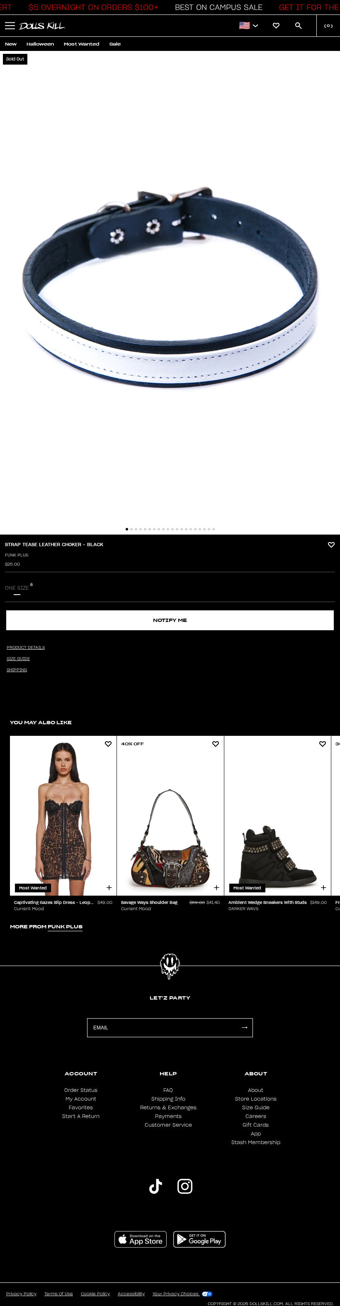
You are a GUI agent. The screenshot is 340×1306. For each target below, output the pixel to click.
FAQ (168, 1090)
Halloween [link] (40, 44)
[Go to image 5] (145, 529)
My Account (81, 1098)
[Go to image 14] (186, 529)
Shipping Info (168, 1098)
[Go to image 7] (154, 529)
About (255, 1090)
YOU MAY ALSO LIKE (41, 722)
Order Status (80, 1090)
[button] (91, 7)
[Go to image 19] (209, 529)
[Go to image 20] (213, 529)
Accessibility (131, 1294)
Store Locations (256, 1098)
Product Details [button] (26, 648)
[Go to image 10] (168, 529)
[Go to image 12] (177, 529)
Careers (255, 1116)
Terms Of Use (58, 1294)
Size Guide (256, 1107)
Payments (168, 1116)
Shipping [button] (17, 670)
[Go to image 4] (140, 529)
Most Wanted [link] (82, 44)
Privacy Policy (21, 1294)
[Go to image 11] (172, 529)
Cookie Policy (95, 1294)
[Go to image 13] (181, 529)
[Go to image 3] (136, 529)
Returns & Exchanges (168, 1107)
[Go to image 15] (190, 529)
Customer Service (168, 1125)
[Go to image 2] (131, 529)
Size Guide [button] (18, 659)
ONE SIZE (17, 588)
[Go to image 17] (200, 529)
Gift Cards (256, 1125)
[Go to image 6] (149, 529)
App (256, 1133)
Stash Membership (255, 1142)
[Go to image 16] (195, 529)
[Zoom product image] (170, 293)
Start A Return (81, 1116)
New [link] (11, 44)
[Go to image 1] (127, 529)
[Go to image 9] (163, 529)
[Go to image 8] (159, 529)
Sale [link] (115, 44)
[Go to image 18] (204, 529)
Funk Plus (16, 555)
